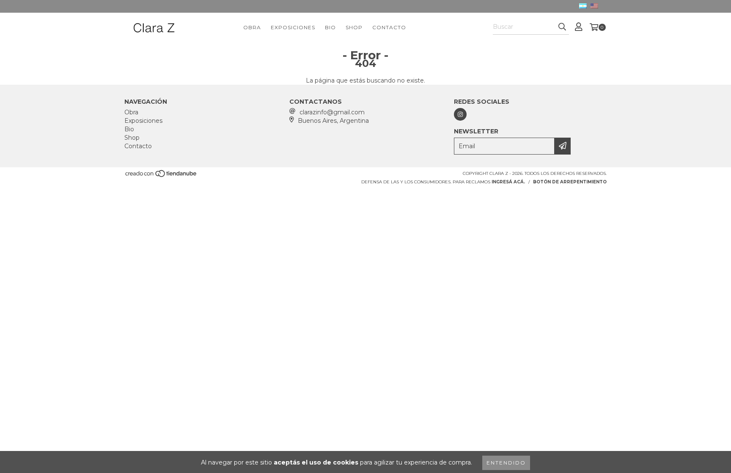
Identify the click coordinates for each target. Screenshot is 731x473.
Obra (252, 27)
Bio (330, 27)
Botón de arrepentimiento (570, 182)
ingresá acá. (508, 182)
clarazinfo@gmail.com (332, 112)
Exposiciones (293, 27)
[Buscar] (562, 27)
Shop (354, 27)
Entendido (506, 462)
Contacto (389, 27)
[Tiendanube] (161, 176)
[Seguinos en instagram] (460, 114)
